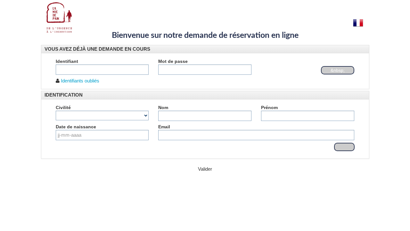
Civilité (63, 107)
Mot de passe (173, 61)
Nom (163, 107)
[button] (97, 49)
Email (164, 126)
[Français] (358, 23)
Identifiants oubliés (80, 80)
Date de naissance (76, 126)
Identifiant (67, 61)
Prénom (269, 107)
